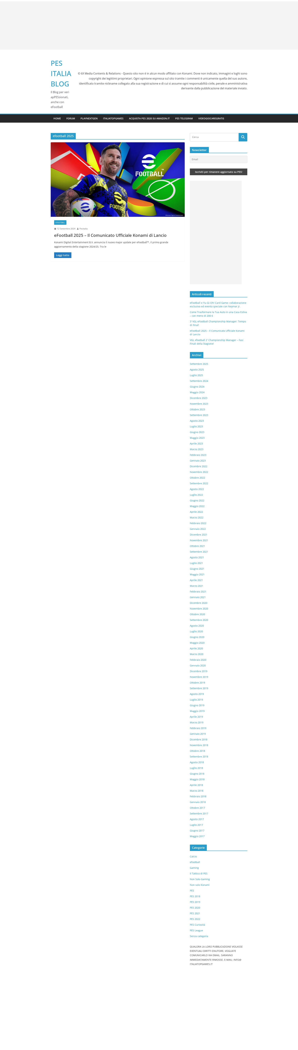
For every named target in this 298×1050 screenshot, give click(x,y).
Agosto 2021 (197, 557)
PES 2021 (195, 913)
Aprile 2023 (196, 443)
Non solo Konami (200, 884)
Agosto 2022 (197, 489)
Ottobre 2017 (197, 807)
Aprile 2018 (196, 785)
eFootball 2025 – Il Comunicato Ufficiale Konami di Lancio (110, 235)
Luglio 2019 (196, 699)
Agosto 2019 (197, 694)
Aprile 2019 (196, 716)
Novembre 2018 (199, 745)
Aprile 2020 (196, 648)
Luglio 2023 (196, 426)
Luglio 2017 (196, 824)
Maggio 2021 (197, 574)
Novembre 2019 (199, 676)
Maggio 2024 (197, 392)
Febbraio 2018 (198, 796)
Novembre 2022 (199, 472)
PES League (196, 930)
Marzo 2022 (196, 517)
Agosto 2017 (197, 819)
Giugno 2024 (197, 386)
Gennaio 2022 (198, 529)
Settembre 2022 (199, 483)
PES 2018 (195, 896)
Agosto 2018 (197, 762)
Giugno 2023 (197, 432)
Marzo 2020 (196, 654)
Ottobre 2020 (197, 614)
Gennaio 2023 (198, 460)
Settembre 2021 (199, 551)
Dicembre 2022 (198, 466)
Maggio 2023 (197, 437)
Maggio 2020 (197, 642)
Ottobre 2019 (197, 682)
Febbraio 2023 (198, 455)
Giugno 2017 (197, 830)
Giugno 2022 (197, 500)
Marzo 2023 (196, 449)
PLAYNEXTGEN (89, 118)
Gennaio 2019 (198, 733)
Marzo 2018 (196, 790)
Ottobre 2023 (197, 409)
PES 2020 (195, 907)
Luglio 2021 (196, 563)
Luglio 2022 (196, 494)
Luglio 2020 (196, 631)
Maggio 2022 (197, 506)
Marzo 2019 (196, 722)
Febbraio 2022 (198, 523)
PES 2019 (195, 902)
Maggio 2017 (197, 836)
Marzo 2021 (196, 585)
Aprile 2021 (196, 580)
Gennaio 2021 (198, 597)
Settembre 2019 (199, 688)
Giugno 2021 (197, 568)
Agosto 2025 (197, 369)
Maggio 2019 (197, 711)
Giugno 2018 (197, 773)
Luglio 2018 (196, 768)
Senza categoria (199, 936)
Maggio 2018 (197, 779)
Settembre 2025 (199, 363)
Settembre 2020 (199, 620)
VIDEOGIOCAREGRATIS (211, 118)
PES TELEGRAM (184, 118)
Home (57, 118)
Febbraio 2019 (198, 728)
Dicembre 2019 (198, 671)
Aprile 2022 (196, 511)
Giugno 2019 (197, 705)
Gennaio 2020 (198, 665)
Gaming (194, 867)
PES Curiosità (197, 924)
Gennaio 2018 (198, 802)
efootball (60, 222)
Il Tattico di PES (198, 873)
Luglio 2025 (196, 375)
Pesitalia (84, 228)
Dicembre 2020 (198, 603)
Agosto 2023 (197, 420)
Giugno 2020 (197, 637)
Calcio (193, 856)
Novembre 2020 (199, 608)
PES (192, 890)
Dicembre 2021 (198, 534)
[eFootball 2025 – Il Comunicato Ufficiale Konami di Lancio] (118, 179)
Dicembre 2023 (198, 398)
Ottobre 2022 (197, 477)
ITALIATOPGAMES (113, 118)
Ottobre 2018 (197, 750)
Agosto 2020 (197, 625)
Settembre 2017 (199, 813)
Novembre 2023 (199, 403)
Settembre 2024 (199, 381)
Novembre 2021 (199, 540)
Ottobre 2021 (197, 546)
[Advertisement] (149, 25)
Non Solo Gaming (200, 879)
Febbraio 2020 (198, 659)
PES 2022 (195, 919)
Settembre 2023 (199, 415)
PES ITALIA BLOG (61, 73)
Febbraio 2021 (198, 591)
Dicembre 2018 (198, 739)
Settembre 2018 (199, 756)
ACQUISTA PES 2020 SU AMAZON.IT (149, 118)
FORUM (70, 118)
